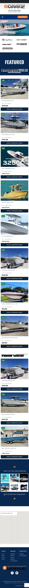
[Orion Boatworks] (7, 49)
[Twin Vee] (7, 44)
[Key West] (22, 39)
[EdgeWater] (7, 40)
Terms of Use (21, 583)
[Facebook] (16, 572)
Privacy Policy (13, 583)
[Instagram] (14, 467)
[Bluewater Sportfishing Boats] (22, 44)
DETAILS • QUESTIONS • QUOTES (14, 109)
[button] (2, 17)
